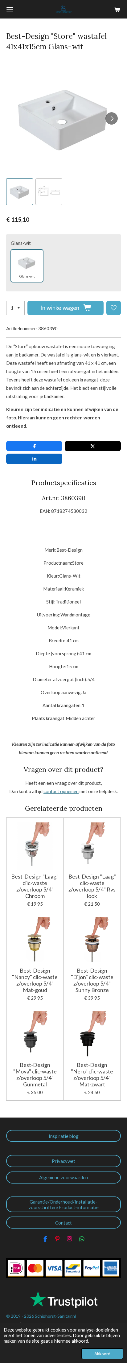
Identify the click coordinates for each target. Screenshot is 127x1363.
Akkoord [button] (102, 1353)
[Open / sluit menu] (10, 9)
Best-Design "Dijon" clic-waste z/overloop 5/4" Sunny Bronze (92, 980)
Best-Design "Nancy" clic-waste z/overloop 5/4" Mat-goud (35, 980)
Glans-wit (21, 243)
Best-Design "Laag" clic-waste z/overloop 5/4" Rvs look (92, 886)
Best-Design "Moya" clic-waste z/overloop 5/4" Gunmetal (35, 1075)
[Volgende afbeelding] (111, 118)
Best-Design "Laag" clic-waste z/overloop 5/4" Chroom (35, 886)
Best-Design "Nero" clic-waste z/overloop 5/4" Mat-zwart (92, 1075)
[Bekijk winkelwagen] (117, 9)
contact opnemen (61, 791)
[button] (19, 191)
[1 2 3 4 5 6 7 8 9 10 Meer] (15, 308)
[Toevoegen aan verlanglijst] (113, 308)
